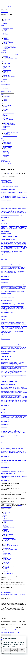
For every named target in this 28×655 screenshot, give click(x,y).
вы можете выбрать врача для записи (10, 632)
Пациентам (3, 52)
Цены (2, 61)
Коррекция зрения (6, 78)
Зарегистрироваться (5, 653)
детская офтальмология (7, 44)
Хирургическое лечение (7, 67)
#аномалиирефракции (6, 200)
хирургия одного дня (6, 39)
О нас (4, 20)
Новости (3, 81)
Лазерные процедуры (6, 74)
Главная (2, 16)
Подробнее (6, 650)
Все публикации (5, 178)
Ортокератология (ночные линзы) (7, 69)
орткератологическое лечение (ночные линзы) (9, 46)
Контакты (3, 82)
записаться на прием (5, 508)
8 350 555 (4, 12)
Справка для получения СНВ (10, 54)
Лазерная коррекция (5, 84)
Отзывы (5, 21)
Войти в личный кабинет (7, 6)
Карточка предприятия (6, 592)
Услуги (2, 25)
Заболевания (6, 57)
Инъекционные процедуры (7, 72)
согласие (7, 504)
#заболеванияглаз (5, 217)
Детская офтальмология (9, 76)
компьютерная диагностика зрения (8, 41)
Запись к (11, 629)
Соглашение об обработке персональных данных (13, 594)
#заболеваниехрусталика (7, 312)
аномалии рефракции (6, 180)
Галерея (5, 23)
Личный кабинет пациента (10, 58)
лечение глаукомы (5, 34)
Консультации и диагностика (7, 64)
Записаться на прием (6, 91)
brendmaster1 (4, 615)
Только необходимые (14, 650)
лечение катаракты (5, 31)
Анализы (5, 56)
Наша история (6, 19)
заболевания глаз (5, 181)
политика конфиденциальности (8, 600)
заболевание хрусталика (6, 182)
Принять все (21, 650)
